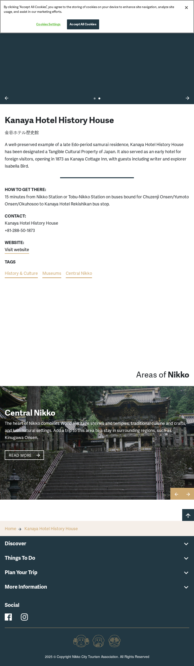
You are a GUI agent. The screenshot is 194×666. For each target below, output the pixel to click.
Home (10, 528)
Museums (51, 273)
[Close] (186, 7)
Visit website (17, 249)
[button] (6, 97)
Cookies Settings (48, 24)
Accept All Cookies (83, 24)
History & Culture (21, 273)
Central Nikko (79, 273)
